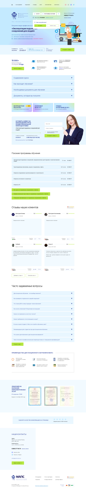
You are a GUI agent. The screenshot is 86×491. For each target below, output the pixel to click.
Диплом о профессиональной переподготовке (23, 38)
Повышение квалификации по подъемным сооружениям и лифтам (30, 197)
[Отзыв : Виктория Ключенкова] (46, 239)
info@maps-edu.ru (16, 458)
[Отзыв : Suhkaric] (14, 269)
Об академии (19, 4)
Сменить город (53, 25)
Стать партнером (48, 476)
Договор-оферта (59, 479)
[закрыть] (59, 21)
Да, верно (40, 25)
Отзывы (35, 4)
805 (35, 269)
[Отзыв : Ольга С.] (46, 269)
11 (40, 269)
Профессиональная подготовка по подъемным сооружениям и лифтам (31, 193)
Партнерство (48, 4)
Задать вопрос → (18, 463)
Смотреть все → (32, 275)
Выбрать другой (49, 17)
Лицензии (27, 4)
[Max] (71, 4)
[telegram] (73, 4)
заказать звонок (67, 17)
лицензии (61, 68)
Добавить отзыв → (18, 275)
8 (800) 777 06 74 (68, 15)
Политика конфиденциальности (41, 485)
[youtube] (65, 4)
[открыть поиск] (58, 13)
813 (68, 269)
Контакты (56, 4)
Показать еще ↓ (17, 344)
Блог (41, 4)
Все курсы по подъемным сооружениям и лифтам (26, 190)
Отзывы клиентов (48, 479)
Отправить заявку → (67, 49)
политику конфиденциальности (52, 132)
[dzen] (68, 4)
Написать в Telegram (17, 454)
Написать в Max (17, 452)
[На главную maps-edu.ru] (20, 15)
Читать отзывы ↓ (18, 68)
